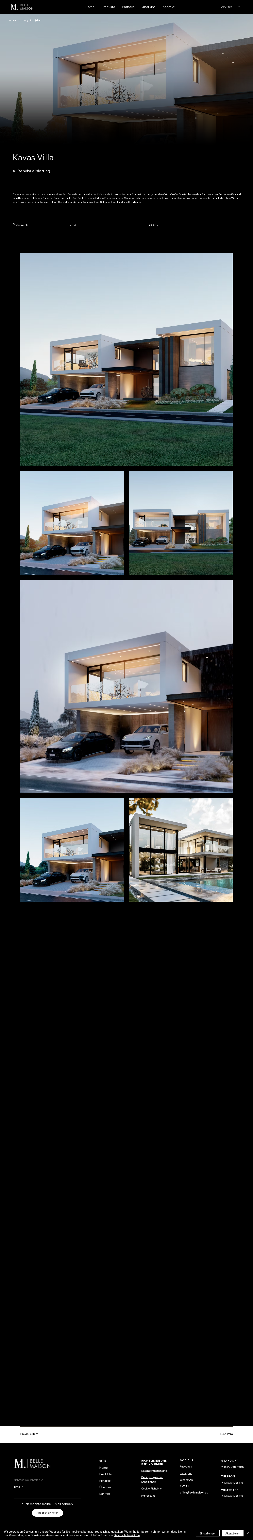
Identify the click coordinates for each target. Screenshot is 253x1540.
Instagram (186, 1473)
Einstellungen (207, 1533)
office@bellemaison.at (194, 1492)
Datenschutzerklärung (127, 1535)
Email (18, 1487)
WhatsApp (186, 1479)
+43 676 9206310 (232, 1482)
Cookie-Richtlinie (151, 1488)
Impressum (148, 1495)
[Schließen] (248, 1533)
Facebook (186, 1466)
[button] (128, 7)
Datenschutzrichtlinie (154, 1470)
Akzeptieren (232, 1533)
